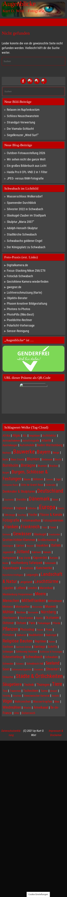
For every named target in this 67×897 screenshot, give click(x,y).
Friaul (44, 527)
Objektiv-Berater (17, 298)
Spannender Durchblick (21, 202)
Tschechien (30, 691)
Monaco (8, 607)
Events (61, 508)
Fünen (52, 527)
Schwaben (51, 657)
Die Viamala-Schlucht (20, 128)
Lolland (21, 588)
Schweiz (20, 663)
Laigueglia (32, 574)
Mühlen (8, 612)
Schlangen (8, 651)
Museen (50, 606)
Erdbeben (32, 508)
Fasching (21, 515)
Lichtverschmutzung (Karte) (24, 292)
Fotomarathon (31, 520)
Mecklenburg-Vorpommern (18, 594)
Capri (58, 479)
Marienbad (46, 588)
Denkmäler (51, 485)
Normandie (33, 612)
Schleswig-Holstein (26, 651)
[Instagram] (37, 81)
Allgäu (16, 435)
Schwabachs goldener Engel (24, 241)
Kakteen (36, 552)
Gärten (20, 545)
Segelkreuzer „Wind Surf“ (22, 135)
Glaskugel (40, 534)
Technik (29, 685)
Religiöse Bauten (17, 640)
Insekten (42, 545)
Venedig (6, 695)
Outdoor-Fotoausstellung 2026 (26, 153)
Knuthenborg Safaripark (27, 563)
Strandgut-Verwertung (21, 122)
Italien (56, 545)
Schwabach (34, 656)
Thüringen (43, 685)
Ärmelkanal (40, 707)
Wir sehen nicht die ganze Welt (26, 159)
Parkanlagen (44, 623)
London (32, 588)
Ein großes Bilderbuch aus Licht (26, 165)
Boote (58, 459)
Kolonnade (50, 563)
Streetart (52, 669)
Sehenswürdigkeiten (22, 669)
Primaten (8, 635)
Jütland (22, 551)
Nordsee (21, 612)
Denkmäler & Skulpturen (19, 491)
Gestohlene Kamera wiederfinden (27, 281)
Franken (11, 526)
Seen (6, 669)
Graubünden (54, 534)
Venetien (17, 695)
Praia (49, 629)
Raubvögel (51, 635)
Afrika (6, 435)
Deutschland (50, 491)
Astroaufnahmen (11, 440)
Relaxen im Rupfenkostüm (23, 109)
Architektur (49, 435)
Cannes (49, 479)
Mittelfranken (33, 600)
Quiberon (21, 635)
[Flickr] (30, 81)
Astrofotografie (30, 440)
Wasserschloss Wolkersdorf (25, 196)
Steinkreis (39, 669)
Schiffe (52, 646)
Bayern (44, 452)
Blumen (33, 458)
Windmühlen (12, 707)
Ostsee (21, 623)
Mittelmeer (55, 601)
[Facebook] (23, 81)
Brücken (53, 465)
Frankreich (30, 526)
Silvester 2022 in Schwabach (25, 209)
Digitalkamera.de (17, 265)
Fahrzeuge (9, 514)
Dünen (55, 499)
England (20, 508)
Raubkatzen (36, 635)
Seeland (52, 663)
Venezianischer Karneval (36, 695)
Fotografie (11, 520)
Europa (47, 507)
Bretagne (28, 465)
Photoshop (27, 629)
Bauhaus (7, 452)
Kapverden (40, 558)
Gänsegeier (8, 545)
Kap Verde (25, 557)
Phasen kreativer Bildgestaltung (27, 303)
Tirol (5, 691)
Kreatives (27, 568)
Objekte (39, 618)
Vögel (7, 701)
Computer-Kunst (11, 485)
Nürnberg (48, 612)
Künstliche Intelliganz (13, 575)
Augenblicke (19, 4)
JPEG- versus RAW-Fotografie (25, 178)
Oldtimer (8, 623)
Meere (40, 593)
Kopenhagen (11, 568)
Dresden (21, 499)
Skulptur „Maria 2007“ (20, 222)
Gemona (7, 534)
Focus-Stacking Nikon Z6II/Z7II (26, 270)
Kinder (6, 563)
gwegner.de (14, 287)
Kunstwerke (44, 568)
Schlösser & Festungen (51, 651)
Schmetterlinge (13, 657)
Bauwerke (24, 451)
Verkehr (55, 695)
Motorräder (37, 606)
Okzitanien (52, 618)
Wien (56, 701)
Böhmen (38, 479)
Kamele (47, 552)
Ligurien (8, 588)
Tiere (57, 684)
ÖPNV (16, 713)
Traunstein (15, 691)
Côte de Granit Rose (32, 484)
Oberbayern (10, 617)
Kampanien (9, 557)
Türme (44, 691)
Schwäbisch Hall (34, 663)
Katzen (54, 557)
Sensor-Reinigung (18, 331)
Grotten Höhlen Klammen (19, 540)
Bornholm (11, 465)
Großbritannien (47, 540)
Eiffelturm (8, 508)
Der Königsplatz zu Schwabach (26, 247)
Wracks (27, 707)
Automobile (27, 445)
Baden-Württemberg (50, 445)
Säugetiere (12, 684)
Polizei (40, 629)
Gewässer (22, 534)
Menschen (11, 600)
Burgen (6, 472)
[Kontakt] (44, 81)
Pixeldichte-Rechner (19, 320)
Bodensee (47, 459)
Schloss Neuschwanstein (23, 116)
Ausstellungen (10, 445)
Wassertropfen (42, 701)
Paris (32, 623)
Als (25, 435)
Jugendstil (8, 552)
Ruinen (51, 641)
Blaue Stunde (18, 459)
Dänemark (39, 499)
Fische (32, 515)
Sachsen (8, 646)
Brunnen (42, 465)
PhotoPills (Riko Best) (20, 314)
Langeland (25, 582)
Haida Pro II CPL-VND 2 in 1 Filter (27, 172)
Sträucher (8, 677)
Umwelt (53, 691)
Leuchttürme (46, 581)
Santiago (40, 647)
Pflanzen (10, 629)
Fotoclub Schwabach (20, 276)
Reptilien (40, 641)
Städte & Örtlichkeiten (39, 676)
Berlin (5, 459)
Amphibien (34, 435)
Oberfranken (26, 617)
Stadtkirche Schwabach (22, 234)
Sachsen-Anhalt (23, 647)
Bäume (27, 479)
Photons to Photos (18, 309)
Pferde (56, 623)
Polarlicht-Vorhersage (21, 325)
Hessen (30, 545)
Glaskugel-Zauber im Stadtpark (26, 215)
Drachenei (9, 499)
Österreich (28, 713)
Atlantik (46, 440)
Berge (56, 452)
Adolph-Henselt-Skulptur (22, 228)
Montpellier (22, 607)
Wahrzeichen (22, 701)
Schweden (8, 663)
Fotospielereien (53, 520)
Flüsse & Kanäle (50, 514)
